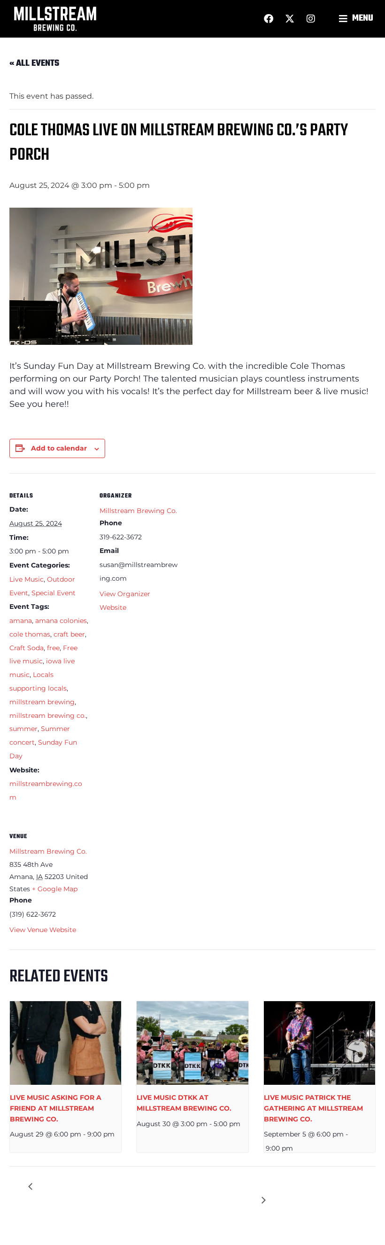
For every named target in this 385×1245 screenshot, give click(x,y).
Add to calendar (59, 448)
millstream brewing (42, 702)
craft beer (69, 634)
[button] (357, 19)
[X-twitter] (289, 18)
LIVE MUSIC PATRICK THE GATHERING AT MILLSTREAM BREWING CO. (313, 1108)
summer (23, 728)
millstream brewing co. (47, 715)
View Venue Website (42, 930)
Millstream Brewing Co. (138, 510)
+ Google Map (54, 889)
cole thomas (29, 634)
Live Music (26, 579)
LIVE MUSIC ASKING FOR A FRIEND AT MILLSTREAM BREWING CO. (55, 1108)
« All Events (34, 63)
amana (20, 620)
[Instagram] (310, 18)
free (53, 648)
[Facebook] (268, 18)
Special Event (53, 593)
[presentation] (65, 1043)
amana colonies (61, 620)
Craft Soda (26, 648)
